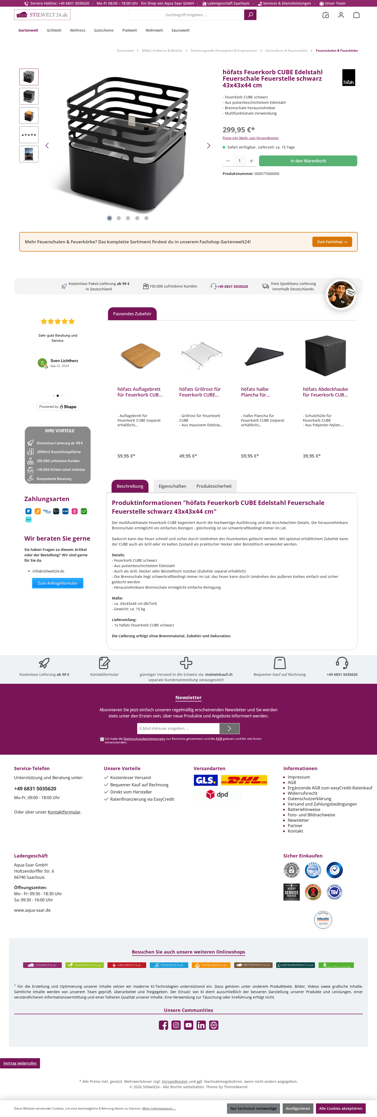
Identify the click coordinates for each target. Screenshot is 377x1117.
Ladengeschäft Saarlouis (228, 3)
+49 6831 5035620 (232, 286)
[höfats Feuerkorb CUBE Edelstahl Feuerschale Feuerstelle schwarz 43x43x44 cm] (128, 146)
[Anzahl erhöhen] (251, 161)
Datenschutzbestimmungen (144, 738)
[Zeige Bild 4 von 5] (137, 218)
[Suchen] (250, 15)
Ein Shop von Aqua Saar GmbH (167, 3)
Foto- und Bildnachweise (311, 815)
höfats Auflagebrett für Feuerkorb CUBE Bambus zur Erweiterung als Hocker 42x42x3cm (139, 392)
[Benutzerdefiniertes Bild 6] (334, 892)
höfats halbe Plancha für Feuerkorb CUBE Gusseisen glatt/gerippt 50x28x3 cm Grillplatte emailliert (263, 392)
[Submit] (229, 728)
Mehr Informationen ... (159, 1108)
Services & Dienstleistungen (286, 3)
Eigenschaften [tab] (172, 486)
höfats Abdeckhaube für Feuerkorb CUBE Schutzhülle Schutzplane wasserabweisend (325, 392)
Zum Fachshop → (332, 241)
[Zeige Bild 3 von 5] (128, 218)
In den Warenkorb (308, 161)
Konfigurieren (298, 1108)
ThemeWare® (236, 1086)
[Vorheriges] (47, 145)
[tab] (130, 486)
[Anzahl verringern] (228, 161)
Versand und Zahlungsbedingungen (322, 804)
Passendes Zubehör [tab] (132, 314)
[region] (115, 146)
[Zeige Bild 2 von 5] (119, 218)
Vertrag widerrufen (20, 1063)
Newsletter (298, 820)
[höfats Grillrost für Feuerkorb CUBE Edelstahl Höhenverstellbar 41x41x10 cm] (202, 356)
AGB (219, 738)
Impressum (299, 777)
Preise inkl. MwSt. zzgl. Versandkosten (251, 138)
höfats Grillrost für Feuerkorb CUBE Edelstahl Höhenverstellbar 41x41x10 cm (200, 392)
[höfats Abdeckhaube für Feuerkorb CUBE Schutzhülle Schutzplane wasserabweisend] (325, 356)
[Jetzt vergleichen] (325, 15)
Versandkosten (175, 1081)
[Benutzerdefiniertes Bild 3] (334, 870)
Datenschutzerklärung (309, 798)
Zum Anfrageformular (57, 583)
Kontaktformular (104, 674)
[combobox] (186, 15)
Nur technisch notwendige (253, 1108)
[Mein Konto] (341, 15)
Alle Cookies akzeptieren (340, 1108)
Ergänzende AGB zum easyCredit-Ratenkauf (330, 788)
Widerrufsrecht (303, 793)
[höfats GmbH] (349, 81)
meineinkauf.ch (219, 674)
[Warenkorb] (356, 15)
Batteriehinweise (304, 809)
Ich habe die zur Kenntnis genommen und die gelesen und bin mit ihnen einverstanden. (183, 740)
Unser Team (335, 3)
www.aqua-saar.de (32, 910)
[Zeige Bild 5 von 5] (146, 218)
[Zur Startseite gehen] (42, 14)
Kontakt (295, 831)
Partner (295, 825)
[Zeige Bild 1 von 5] (109, 218)
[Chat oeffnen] (341, 295)
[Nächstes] (208, 145)
